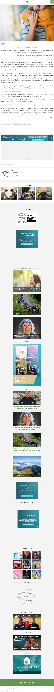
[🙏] (36, 574)
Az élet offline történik (19, 475)
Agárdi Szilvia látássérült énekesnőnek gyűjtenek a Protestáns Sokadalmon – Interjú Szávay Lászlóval (26, 198)
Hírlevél (36, 688)
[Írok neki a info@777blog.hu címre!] (17, 176)
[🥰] (17, 574)
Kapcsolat (20, 688)
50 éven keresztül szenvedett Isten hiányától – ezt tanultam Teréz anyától (25, 336)
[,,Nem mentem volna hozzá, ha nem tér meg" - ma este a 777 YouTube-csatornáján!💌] (36, 555)
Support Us (45, 688)
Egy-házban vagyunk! (18, 671)
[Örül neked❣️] (36, 564)
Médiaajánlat (9, 688)
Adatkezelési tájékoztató (28, 688)
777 (6, 44)
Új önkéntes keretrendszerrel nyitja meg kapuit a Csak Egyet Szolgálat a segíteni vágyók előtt (9, 198)
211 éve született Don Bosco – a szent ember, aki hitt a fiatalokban (44, 198)
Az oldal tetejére (47, 689)
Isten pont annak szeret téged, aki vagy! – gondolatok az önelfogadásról (27, 289)
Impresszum (15, 688)
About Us (40, 688)
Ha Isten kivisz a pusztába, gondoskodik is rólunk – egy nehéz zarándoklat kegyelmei (26, 312)
